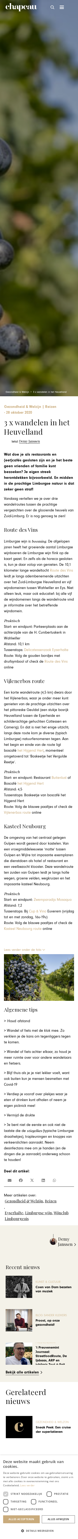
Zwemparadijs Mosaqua (53, 900)
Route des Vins (61, 570)
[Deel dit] (20, 1180)
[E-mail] (9, 1180)
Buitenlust (59, 778)
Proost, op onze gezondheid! (48, 1322)
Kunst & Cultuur (48, 1282)
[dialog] (39, 1497)
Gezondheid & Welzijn (24, 1201)
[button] (52, 7)
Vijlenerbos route (18, 812)
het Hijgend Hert (30, 750)
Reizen (51, 1201)
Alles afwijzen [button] (58, 1519)
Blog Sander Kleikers (51, 1315)
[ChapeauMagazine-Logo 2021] (21, 7)
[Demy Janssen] (26, 441)
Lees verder (27, 1485)
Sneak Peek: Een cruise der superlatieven (53, 1429)
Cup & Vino (37, 911)
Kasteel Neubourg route (23, 929)
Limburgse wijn (38, 1212)
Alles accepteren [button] (21, 1519)
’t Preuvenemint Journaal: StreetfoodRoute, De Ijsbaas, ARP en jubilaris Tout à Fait (51, 1356)
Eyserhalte (14, 1212)
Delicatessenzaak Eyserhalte (46, 650)
